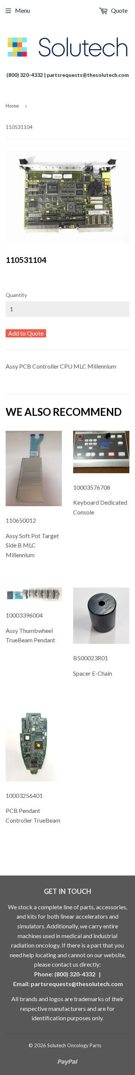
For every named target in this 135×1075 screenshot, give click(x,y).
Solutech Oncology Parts (74, 1045)
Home (12, 106)
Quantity (16, 295)
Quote (119, 10)
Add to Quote (26, 333)
